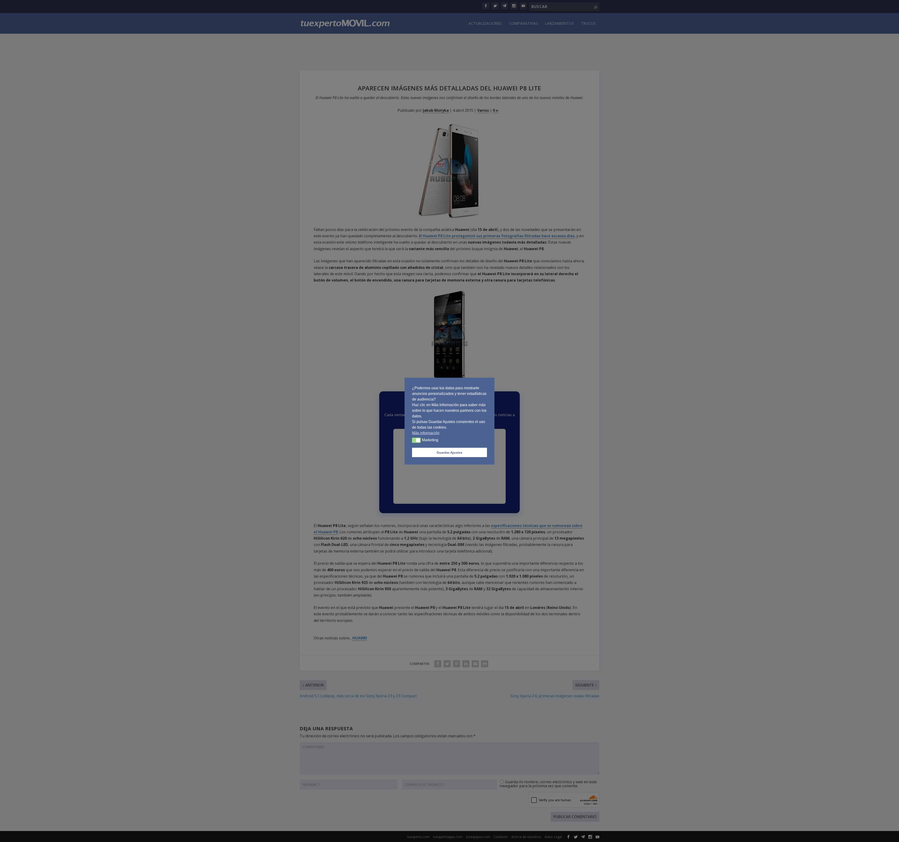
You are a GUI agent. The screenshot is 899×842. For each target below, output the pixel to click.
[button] (416, 440)
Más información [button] (425, 433)
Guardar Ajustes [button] (449, 452)
